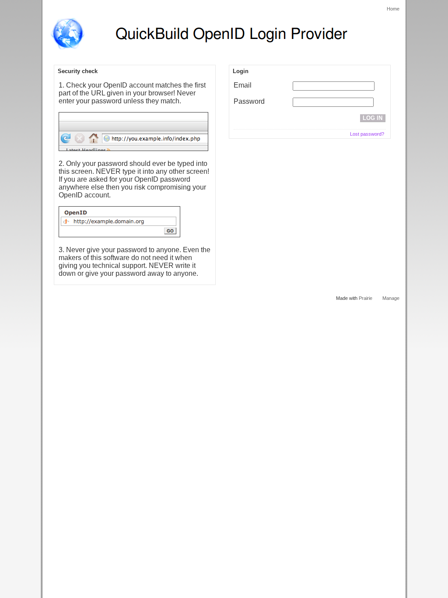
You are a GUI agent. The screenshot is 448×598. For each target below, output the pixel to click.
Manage (390, 298)
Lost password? (367, 134)
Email (243, 85)
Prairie (365, 298)
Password (249, 101)
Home (393, 8)
